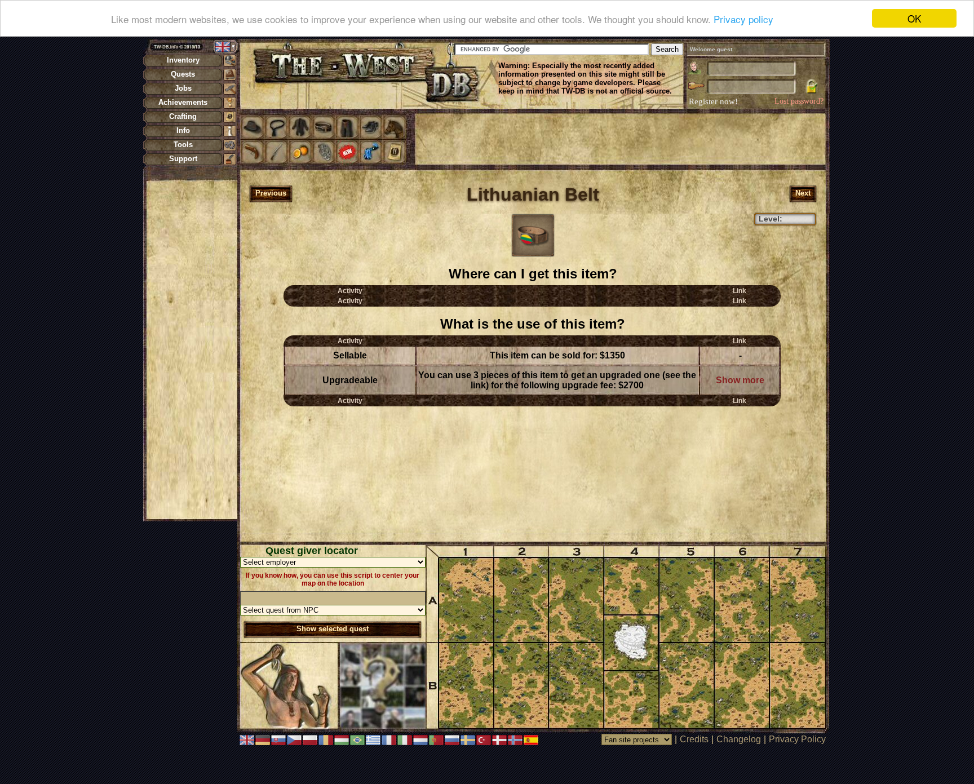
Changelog (738, 739)
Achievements (182, 102)
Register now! (713, 101)
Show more (740, 380)
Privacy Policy (797, 739)
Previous (270, 193)
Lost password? (799, 101)
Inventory (183, 60)
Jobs (183, 88)
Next (803, 193)
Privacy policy (743, 19)
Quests (183, 74)
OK (914, 18)
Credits (694, 739)
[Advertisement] (192, 349)
